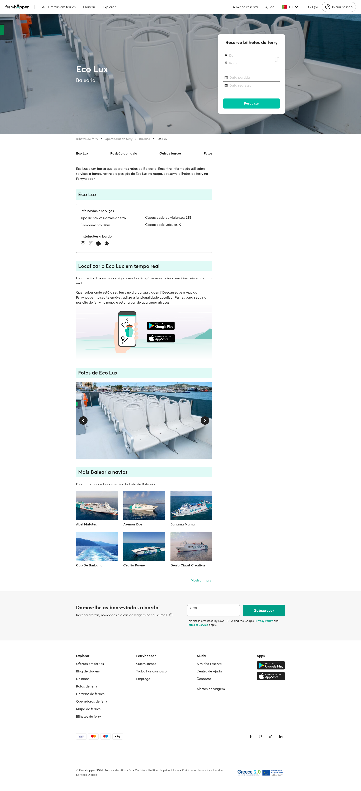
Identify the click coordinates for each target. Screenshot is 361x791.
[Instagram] (261, 736)
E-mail (194, 607)
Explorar (109, 7)
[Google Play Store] (271, 665)
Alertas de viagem (211, 689)
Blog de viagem (88, 671)
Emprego (143, 679)
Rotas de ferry (87, 686)
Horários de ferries (90, 694)
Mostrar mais (201, 580)
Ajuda (270, 7)
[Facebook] (251, 736)
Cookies (140, 770)
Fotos (208, 153)
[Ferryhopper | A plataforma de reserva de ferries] (17, 6)
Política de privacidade (163, 770)
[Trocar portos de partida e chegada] (277, 59)
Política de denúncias (196, 770)
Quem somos (146, 664)
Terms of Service (197, 624)
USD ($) (312, 7)
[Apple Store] (271, 676)
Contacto (204, 679)
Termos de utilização (118, 770)
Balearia (144, 139)
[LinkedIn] (281, 736)
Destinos (82, 679)
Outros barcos (170, 153)
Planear (89, 7)
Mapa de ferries (88, 709)
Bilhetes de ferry (87, 139)
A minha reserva (245, 7)
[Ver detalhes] (171, 615)
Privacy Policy (264, 620)
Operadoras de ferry (118, 139)
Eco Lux (162, 139)
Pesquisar (251, 103)
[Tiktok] (271, 736)
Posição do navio (123, 153)
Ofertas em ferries (62, 7)
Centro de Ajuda (209, 671)
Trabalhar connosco (151, 671)
